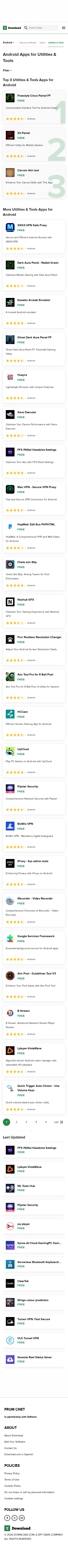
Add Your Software (14, 1441)
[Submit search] (26, 28)
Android (7, 42)
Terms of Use (11, 1479)
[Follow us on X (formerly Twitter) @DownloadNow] (14, 1518)
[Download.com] (12, 28)
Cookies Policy (12, 1486)
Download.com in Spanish (18, 1454)
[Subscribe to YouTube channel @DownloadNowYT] (22, 1518)
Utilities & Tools (56, 42)
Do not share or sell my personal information (29, 1492)
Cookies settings (13, 1498)
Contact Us (10, 1448)
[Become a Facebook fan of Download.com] (7, 1518)
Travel (42, 42)
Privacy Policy (12, 1473)
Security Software (28, 42)
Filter (6, 70)
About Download (13, 1435)
